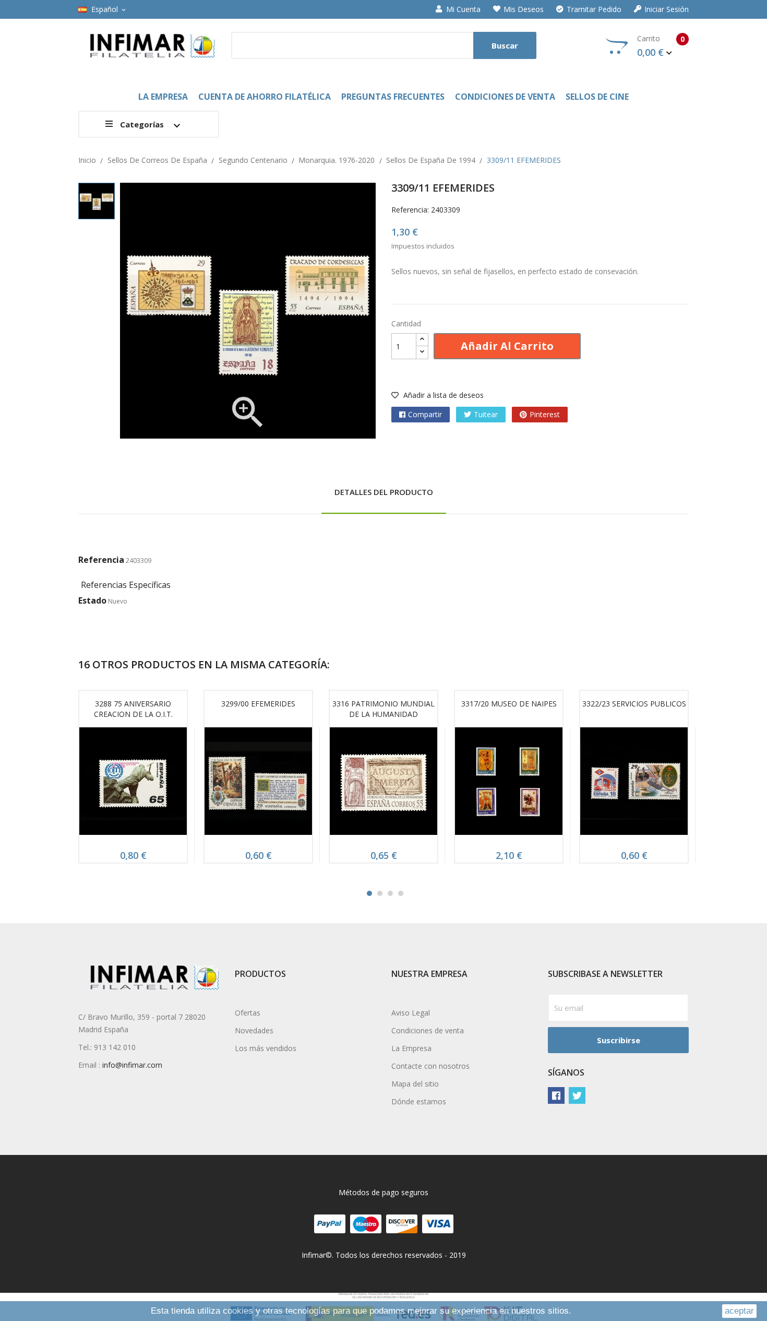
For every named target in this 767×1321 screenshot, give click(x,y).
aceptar (739, 1311)
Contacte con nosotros (430, 1066)
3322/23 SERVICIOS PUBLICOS (634, 704)
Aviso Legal (410, 1013)
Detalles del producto (383, 492)
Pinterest (545, 414)
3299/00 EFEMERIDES (258, 704)
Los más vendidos (265, 1048)
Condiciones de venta (427, 1030)
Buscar (505, 45)
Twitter (577, 1095)
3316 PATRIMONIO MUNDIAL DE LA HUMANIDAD (383, 709)
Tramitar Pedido (594, 9)
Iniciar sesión (666, 9)
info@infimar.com (132, 1065)
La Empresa (411, 1048)
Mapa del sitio (415, 1084)
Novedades (254, 1030)
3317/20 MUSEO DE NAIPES (509, 704)
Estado (92, 600)
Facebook (556, 1095)
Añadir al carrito (507, 346)
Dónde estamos (418, 1101)
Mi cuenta (463, 9)
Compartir (425, 414)
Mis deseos (524, 9)
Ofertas (247, 1013)
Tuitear (486, 414)
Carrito (661, 45)
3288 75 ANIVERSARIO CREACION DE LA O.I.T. (133, 709)
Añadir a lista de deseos (442, 395)
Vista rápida (133, 784)
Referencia (101, 559)
